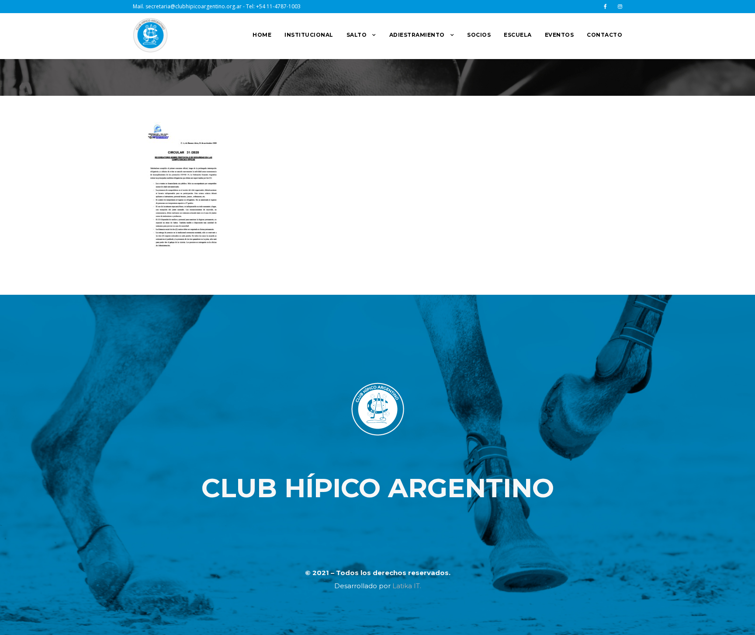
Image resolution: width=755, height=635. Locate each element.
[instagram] (620, 6)
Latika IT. (406, 586)
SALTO (356, 34)
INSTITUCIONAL (308, 34)
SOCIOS (479, 34)
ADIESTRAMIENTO (417, 34)
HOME (262, 34)
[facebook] (605, 6)
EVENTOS (559, 34)
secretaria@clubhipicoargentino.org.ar (193, 6)
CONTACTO (604, 34)
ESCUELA (518, 34)
